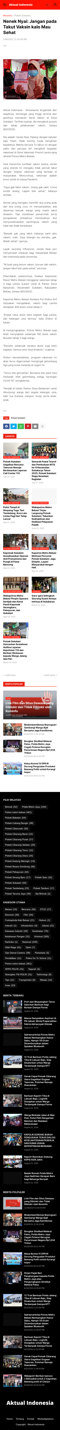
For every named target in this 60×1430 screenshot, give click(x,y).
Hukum (44, 920)
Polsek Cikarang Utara (19, 855)
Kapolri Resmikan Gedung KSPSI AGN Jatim (38, 1158)
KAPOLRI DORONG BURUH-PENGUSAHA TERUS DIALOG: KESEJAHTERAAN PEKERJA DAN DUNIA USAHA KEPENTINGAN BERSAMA (40, 1140)
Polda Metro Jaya (34, 807)
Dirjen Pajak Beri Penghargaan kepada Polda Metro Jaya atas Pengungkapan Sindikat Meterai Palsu (39, 1279)
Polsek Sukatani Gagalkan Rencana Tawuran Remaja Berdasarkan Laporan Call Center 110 (15, 467)
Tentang (20, 1419)
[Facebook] (6, 426)
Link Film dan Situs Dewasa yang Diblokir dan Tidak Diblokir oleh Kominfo (39, 1201)
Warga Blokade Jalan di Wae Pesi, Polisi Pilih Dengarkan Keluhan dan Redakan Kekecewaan (39, 1119)
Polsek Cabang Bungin (19, 823)
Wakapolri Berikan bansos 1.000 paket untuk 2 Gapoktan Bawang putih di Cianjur (40, 1378)
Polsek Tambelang (17, 888)
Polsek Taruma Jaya (18, 893)
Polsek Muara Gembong (20, 866)
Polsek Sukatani (22, 15)
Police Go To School (38, 958)
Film (28, 914)
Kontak (30, 1419)
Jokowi (48, 925)
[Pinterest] (28, 426)
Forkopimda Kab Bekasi (19, 920)
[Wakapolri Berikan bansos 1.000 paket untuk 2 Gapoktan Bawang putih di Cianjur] (12, 1380)
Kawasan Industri (16, 931)
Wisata (46, 980)
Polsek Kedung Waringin (20, 861)
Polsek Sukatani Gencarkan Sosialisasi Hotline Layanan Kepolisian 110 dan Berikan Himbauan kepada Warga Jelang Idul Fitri (15, 650)
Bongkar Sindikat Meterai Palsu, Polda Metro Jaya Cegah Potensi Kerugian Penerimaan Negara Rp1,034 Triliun (39, 747)
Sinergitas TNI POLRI (18, 974)
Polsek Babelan (15, 817)
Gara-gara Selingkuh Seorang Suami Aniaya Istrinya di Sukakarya (44, 598)
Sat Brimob (42, 893)
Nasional (29, 942)
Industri (10, 925)
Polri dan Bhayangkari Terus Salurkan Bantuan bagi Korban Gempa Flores (39, 1004)
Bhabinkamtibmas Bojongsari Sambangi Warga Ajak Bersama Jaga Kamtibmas (40, 727)
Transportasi (27, 980)
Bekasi (11, 909)
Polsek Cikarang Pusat (19, 839)
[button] (4, 5)
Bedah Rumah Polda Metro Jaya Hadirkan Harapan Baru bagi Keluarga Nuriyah (39, 1176)
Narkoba (11, 942)
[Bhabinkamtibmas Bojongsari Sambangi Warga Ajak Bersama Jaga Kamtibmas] (12, 729)
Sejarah (34, 969)
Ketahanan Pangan (17, 936)
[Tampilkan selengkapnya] (42, 426)
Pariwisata (42, 952)
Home (10, 1419)
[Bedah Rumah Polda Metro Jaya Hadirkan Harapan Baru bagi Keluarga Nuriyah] (12, 1178)
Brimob (11, 807)
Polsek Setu (43, 877)
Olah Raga (13, 947)
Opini (30, 947)
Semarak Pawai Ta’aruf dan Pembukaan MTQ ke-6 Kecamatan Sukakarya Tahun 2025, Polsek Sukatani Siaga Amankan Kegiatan (44, 470)
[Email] (35, 426)
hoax (10, 985)
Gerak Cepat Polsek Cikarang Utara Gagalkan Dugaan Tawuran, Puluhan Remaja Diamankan (40, 1080)
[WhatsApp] (21, 426)
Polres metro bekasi (18, 812)
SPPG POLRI (14, 969)
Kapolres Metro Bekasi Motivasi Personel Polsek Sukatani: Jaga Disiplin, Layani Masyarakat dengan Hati (44, 560)
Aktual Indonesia (36, 1424)
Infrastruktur (29, 925)
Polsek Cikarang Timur (19, 850)
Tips (9, 980)
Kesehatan (40, 931)
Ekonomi (12, 914)
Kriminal (41, 936)
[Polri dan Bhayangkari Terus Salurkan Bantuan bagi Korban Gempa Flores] (12, 1006)
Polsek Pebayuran (17, 872)
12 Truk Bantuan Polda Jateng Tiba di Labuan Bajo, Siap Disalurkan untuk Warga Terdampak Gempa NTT (40, 1061)
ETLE (45, 909)
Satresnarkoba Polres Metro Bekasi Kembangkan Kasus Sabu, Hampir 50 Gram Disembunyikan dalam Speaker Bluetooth (39, 1040)
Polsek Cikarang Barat (19, 834)
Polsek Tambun (43, 888)
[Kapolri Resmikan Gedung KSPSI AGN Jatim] (12, 1161)
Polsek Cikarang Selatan (20, 845)
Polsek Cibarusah (16, 828)
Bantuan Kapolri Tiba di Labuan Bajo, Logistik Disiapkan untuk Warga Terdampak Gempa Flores (38, 1100)
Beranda (7, 15)
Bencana (29, 909)
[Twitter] (13, 426)
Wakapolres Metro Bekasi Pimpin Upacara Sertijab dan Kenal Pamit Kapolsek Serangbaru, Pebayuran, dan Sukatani (15, 604)
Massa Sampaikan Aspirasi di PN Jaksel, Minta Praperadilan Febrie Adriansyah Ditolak (40, 1021)
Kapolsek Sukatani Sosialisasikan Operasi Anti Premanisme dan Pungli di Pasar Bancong (15, 558)
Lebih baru (10, 675)
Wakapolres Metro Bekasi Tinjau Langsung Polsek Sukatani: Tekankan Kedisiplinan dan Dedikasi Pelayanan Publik (42, 516)
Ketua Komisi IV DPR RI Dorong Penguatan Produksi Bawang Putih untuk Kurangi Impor (39, 768)
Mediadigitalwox (45, 1419)
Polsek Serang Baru (17, 877)
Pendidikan (13, 958)
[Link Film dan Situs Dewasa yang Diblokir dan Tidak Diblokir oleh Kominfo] (12, 1203)
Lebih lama (49, 675)
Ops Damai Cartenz (17, 952)
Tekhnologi (44, 974)
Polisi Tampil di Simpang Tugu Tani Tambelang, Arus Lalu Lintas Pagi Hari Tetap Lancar (15, 513)
